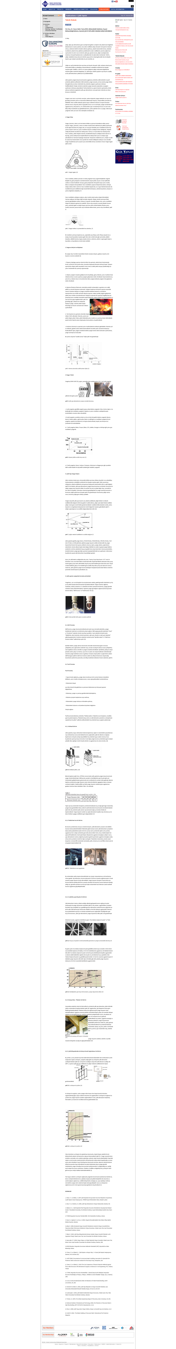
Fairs (46, 26)
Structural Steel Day (50, 30)
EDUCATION (93, 9)
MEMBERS (69, 9)
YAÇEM (103, 1344)
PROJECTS (60, 9)
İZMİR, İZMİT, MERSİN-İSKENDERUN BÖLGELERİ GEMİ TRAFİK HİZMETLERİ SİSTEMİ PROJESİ (123, 77)
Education (90, 1344)
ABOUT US (52, 9)
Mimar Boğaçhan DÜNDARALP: (122, 69)
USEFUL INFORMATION (117, 9)
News (45, 18)
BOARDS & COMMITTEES (81, 9)
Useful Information (110, 1344)
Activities (84, 1345)
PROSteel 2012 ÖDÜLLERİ (121, 50)
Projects (66, 1344)
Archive (96, 1345)
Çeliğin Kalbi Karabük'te (120, 97)
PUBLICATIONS (104, 9)
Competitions (49, 27)
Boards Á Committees (82, 1344)
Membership (72, 1344)
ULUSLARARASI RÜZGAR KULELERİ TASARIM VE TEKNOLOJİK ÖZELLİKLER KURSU (124, 46)
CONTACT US (114, 12)
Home (56, 1344)
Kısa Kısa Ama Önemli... (121, 52)
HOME (45, 9)
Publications (97, 1344)
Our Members (48, 1328)
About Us (61, 1344)
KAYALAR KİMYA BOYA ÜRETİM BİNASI (123, 81)
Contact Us (118, 1344)
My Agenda (47, 21)
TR (130, 0)
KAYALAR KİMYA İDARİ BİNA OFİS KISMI (124, 83)
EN (132, 0)
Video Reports (49, 36)
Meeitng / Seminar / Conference (53, 29)
